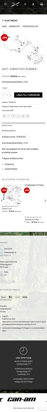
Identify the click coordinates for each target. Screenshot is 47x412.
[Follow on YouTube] (13, 281)
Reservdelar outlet (16, 106)
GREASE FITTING (32, 220)
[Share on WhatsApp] (4, 116)
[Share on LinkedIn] (28, 116)
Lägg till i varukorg (28, 95)
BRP (12, 110)
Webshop (14, 26)
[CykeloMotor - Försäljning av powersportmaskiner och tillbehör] (15, 4)
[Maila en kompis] (18, 116)
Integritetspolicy (5, 309)
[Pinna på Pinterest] (23, 116)
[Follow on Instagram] (5, 281)
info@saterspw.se (10, 252)
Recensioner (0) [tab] (9, 130)
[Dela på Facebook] (9, 116)
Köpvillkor (3, 306)
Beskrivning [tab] (7, 125)
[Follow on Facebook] (2, 281)
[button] (5, 4)
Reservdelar (30, 26)
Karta (6, 272)
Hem (4, 26)
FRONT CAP (7, 209)
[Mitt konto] (33, 4)
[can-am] (23, 399)
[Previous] (2, 205)
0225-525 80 (8, 249)
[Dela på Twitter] (14, 116)
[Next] (44, 205)
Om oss (2, 311)
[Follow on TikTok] (9, 281)
